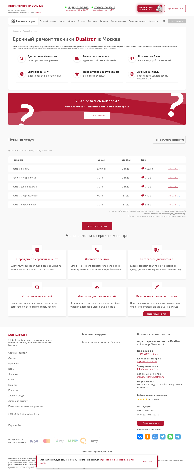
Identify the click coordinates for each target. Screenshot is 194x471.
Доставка (92, 21)
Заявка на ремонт (137, 21)
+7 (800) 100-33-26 (104, 7)
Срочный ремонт (48, 21)
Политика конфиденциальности (97, 451)
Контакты (153, 21)
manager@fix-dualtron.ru (150, 376)
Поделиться (140, 436)
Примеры (13, 363)
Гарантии (104, 21)
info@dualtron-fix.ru (148, 369)
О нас (71, 21)
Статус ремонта (177, 21)
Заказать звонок (97, 115)
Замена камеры (21, 168)
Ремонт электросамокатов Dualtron (101, 341)
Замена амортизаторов (25, 195)
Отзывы (81, 21)
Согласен (147, 461)
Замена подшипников (25, 204)
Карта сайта (14, 425)
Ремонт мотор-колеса (24, 177)
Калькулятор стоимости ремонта (25, 406)
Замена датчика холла (25, 186)
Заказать (173, 168)
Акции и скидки (118, 21)
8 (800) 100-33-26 (147, 361)
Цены (61, 21)
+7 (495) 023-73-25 (78, 7)
